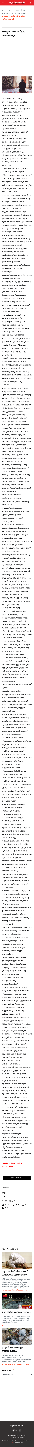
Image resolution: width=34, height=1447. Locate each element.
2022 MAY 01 (8, 10)
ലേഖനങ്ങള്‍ (7, 14)
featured (5, 1197)
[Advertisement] (17, 57)
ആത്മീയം (20, 10)
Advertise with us (14, 1435)
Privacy (23, 1435)
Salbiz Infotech (19, 1442)
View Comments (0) (17, 1178)
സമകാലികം (21, 14)
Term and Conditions (17, 1438)
